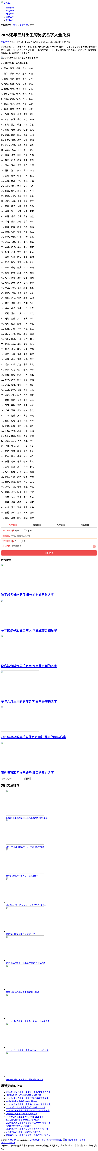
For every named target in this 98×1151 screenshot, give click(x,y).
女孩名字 (10, 14)
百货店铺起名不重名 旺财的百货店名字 (23, 1132)
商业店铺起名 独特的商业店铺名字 (21, 1101)
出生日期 (6, 546)
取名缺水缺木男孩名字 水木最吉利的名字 (29, 666)
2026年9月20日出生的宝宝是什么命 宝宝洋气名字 (28, 1092)
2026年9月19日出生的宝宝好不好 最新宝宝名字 (27, 1098)
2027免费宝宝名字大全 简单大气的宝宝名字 (25, 1107)
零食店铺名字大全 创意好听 (18, 1126)
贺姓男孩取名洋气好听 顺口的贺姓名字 (27, 772)
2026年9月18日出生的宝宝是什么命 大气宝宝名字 (28, 1123)
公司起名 (10, 17)
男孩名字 (10, 11)
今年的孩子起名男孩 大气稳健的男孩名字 (29, 630)
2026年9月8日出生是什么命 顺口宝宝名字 (24, 1117)
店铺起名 (10, 20)
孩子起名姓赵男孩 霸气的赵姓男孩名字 (27, 594)
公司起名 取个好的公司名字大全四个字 (23, 1095)
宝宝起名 (10, 8)
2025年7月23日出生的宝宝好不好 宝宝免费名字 (27, 1050)
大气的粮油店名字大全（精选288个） (23, 876)
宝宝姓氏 (6, 536)
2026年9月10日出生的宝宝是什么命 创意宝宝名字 (28, 1104)
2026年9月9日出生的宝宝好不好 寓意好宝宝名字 (28, 1111)
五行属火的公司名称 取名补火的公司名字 (24, 1080)
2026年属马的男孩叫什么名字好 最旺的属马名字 (33, 737)
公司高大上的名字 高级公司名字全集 (22, 1120)
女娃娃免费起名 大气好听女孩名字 (21, 1114)
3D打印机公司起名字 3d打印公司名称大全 (25, 847)
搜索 (27, 779)
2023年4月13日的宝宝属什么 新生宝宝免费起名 (27, 905)
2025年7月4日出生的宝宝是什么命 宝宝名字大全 (28, 1021)
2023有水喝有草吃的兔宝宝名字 (20, 934)
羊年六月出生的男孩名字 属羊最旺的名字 (29, 701)
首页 (15, 25)
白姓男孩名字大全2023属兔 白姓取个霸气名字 (26, 818)
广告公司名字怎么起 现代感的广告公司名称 (25, 963)
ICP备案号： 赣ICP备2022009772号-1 (46, 1140)
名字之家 (12, 1140)
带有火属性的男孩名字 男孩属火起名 (22, 992)
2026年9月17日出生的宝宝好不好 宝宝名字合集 (27, 1129)
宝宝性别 (6, 541)
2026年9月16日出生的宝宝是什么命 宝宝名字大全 (28, 1135)
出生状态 (6, 531)
